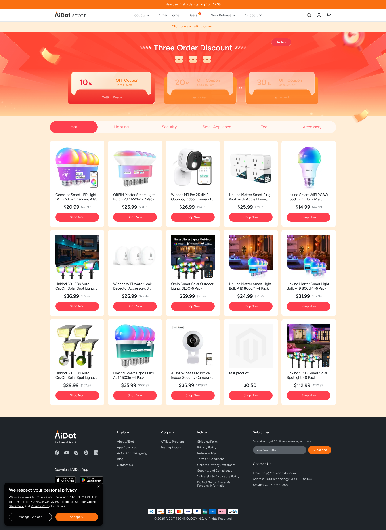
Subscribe (320, 450)
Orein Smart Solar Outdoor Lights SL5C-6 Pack (192, 286)
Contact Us (125, 465)
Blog (120, 459)
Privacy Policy (40, 506)
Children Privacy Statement (216, 465)
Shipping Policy (207, 442)
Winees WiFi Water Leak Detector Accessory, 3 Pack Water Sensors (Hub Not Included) (133, 286)
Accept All (77, 517)
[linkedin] (96, 452)
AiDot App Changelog (132, 453)
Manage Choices (30, 517)
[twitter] (86, 452)
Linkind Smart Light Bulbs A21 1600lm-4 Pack (133, 375)
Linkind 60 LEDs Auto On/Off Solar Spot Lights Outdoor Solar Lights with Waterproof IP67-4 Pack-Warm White (75, 375)
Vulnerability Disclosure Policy (218, 476)
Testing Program (172, 447)
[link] (319, 15)
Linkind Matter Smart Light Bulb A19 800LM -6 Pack (308, 286)
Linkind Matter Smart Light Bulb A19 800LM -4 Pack (250, 286)
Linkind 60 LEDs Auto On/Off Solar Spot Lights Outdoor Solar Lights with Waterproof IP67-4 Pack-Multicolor (75, 286)
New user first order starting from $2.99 (193, 4)
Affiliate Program (172, 442)
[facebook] (57, 452)
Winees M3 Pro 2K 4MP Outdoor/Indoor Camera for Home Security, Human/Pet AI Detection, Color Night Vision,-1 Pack (192, 197)
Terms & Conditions (210, 459)
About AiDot (125, 442)
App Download (127, 447)
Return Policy (206, 453)
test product (239, 373)
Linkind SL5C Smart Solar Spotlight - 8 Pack (307, 375)
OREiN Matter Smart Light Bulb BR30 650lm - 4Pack (134, 197)
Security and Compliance (214, 471)
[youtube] (66, 452)
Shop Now (77, 217)
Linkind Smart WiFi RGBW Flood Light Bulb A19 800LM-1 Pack (307, 197)
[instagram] (76, 452)
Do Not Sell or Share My (214, 483)
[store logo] (71, 15)
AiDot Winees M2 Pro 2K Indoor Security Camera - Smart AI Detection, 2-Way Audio (192, 375)
